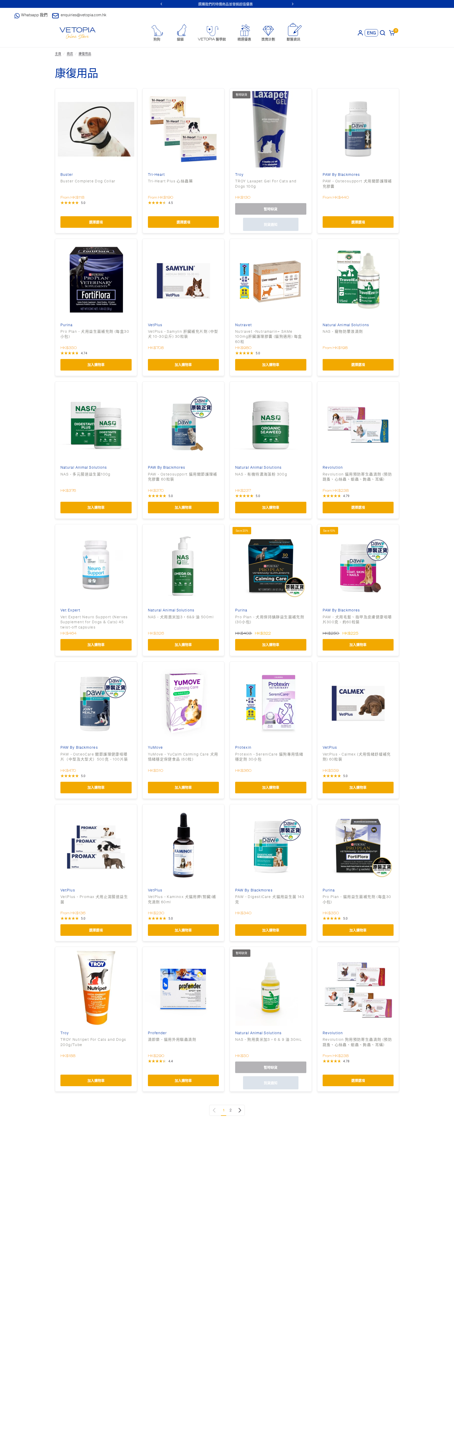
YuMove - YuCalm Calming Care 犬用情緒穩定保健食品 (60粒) (183, 757)
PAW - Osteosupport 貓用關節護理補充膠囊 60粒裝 (182, 477)
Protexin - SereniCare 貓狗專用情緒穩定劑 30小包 (269, 757)
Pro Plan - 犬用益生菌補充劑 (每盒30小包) (94, 334)
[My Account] (360, 32)
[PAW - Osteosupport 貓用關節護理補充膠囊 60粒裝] (183, 422)
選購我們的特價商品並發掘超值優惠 (262, 4)
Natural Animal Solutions (346, 325)
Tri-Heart (156, 175)
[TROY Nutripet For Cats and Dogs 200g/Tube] (96, 987)
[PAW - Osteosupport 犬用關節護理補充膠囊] (358, 129)
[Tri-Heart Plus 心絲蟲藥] (183, 129)
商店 (70, 54)
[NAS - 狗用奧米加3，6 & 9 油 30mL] (271, 987)
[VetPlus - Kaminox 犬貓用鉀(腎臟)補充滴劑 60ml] (183, 845)
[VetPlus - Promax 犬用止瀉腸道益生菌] (96, 845)
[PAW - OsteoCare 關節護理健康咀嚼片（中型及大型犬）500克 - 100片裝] (96, 702)
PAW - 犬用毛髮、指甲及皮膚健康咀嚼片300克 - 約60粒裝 (357, 619)
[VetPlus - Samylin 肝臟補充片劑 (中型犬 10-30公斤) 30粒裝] (183, 279)
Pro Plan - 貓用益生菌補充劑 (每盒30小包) (357, 899)
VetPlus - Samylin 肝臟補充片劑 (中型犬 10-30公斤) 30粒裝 (183, 334)
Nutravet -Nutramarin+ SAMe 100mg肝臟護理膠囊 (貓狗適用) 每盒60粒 (268, 336)
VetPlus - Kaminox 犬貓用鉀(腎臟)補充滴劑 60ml (182, 899)
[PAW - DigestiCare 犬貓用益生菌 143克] (271, 845)
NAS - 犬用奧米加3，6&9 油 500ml (181, 617)
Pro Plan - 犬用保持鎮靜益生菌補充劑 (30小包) (269, 619)
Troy (239, 175)
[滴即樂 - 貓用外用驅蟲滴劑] (183, 987)
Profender (157, 1033)
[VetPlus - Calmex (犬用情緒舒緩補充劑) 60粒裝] (358, 702)
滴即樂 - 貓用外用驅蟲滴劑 (172, 1039)
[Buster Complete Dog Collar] (96, 129)
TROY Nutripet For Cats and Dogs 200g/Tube (93, 1042)
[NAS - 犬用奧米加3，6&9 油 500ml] (183, 565)
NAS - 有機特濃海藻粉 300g (261, 474)
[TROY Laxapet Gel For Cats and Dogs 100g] (271, 129)
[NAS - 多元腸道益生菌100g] (96, 422)
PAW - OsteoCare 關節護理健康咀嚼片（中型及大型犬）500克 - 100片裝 (94, 757)
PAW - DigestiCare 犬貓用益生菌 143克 (269, 899)
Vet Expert (70, 610)
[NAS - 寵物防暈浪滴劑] (358, 279)
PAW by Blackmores (341, 175)
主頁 (58, 54)
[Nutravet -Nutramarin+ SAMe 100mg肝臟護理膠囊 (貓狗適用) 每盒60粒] (271, 279)
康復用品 (85, 54)
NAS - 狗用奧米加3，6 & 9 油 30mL (268, 1039)
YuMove (155, 747)
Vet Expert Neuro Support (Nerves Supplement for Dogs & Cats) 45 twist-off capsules (94, 622)
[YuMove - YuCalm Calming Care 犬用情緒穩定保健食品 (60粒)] (183, 702)
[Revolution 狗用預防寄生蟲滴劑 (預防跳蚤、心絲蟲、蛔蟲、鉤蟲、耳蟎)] (358, 987)
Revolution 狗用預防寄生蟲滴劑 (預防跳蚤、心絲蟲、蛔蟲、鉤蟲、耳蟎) (357, 1042)
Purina (66, 325)
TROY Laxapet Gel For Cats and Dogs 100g (266, 183)
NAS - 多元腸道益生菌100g (85, 474)
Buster (66, 175)
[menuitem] (157, 33)
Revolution (333, 467)
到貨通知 (270, 224)
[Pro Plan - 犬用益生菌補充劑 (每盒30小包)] (96, 279)
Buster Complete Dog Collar (87, 181)
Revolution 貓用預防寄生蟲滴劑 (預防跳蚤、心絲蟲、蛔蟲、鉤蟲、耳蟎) (357, 477)
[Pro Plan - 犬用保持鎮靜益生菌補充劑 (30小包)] (271, 565)
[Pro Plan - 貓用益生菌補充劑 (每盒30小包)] (358, 845)
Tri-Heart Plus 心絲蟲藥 (170, 181)
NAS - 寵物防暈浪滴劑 (343, 331)
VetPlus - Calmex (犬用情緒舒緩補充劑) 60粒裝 (357, 757)
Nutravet (243, 325)
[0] (391, 32)
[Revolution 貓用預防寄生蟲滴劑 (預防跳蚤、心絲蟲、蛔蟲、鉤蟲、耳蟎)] (358, 422)
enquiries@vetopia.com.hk (83, 15)
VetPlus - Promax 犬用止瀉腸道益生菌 (94, 899)
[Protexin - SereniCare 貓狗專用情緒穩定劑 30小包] (271, 702)
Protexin (243, 747)
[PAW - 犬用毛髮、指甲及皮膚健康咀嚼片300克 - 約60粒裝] (358, 565)
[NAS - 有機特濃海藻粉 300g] (271, 422)
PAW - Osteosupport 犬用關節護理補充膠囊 (357, 183)
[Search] (382, 32)
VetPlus (155, 325)
